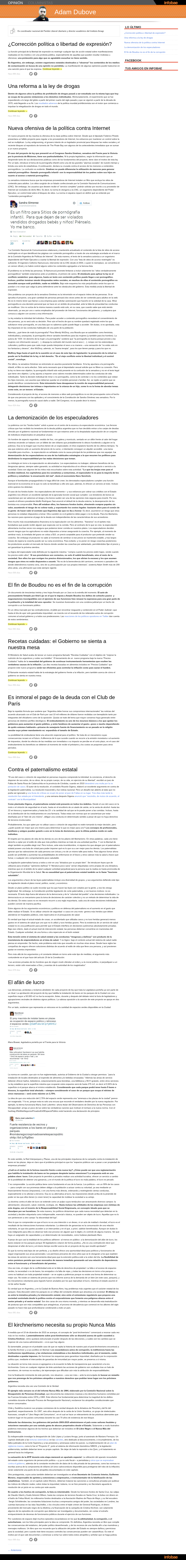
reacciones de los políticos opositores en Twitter (87, 616)
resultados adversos (48, 103)
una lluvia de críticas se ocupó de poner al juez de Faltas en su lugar (59, 793)
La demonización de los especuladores (53, 418)
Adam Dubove (75, 12)
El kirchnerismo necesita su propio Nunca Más (62, 1325)
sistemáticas (43, 1440)
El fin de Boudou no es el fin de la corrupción (60, 585)
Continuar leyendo (52, 69)
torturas (33, 1440)
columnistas (40, 3)
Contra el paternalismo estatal (42, 769)
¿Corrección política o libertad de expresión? (60, 44)
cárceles (59, 1440)
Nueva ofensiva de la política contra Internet (59, 128)
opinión (15, 3)
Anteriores (14, 1550)
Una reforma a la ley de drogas (44, 86)
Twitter (31, 74)
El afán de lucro (26, 982)
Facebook (35, 74)
